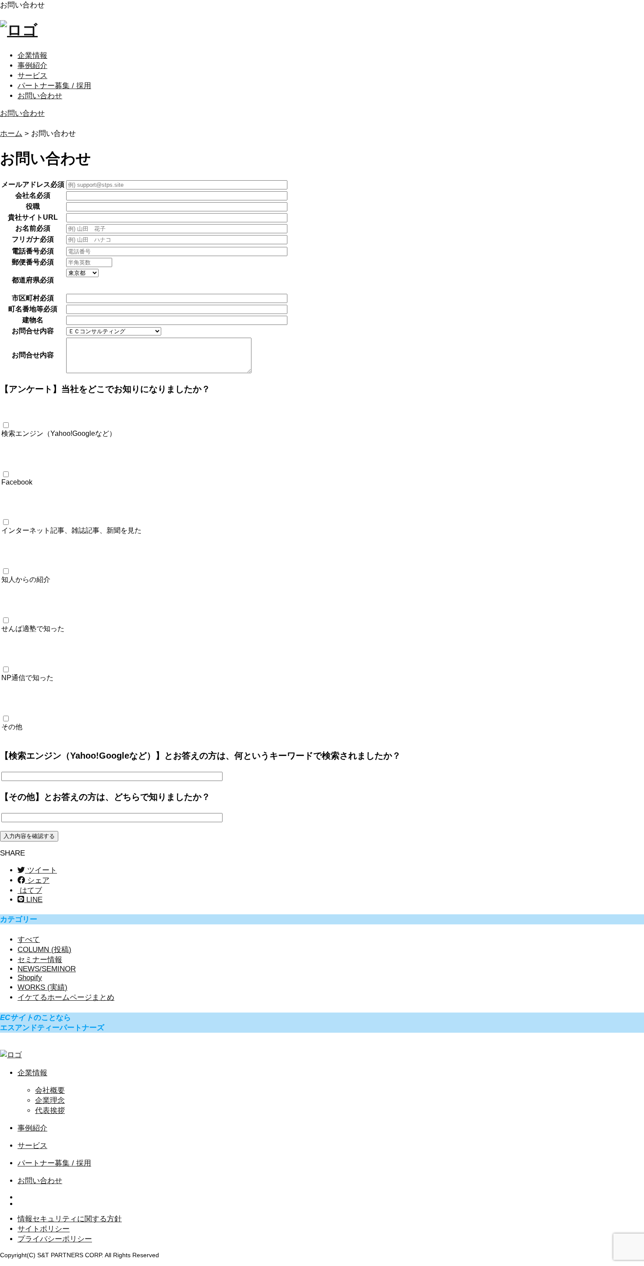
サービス (32, 75)
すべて (29, 939)
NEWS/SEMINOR (47, 969)
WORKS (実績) (42, 987)
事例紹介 (32, 65)
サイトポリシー (44, 1229)
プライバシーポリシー (55, 1239)
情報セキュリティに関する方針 (70, 1219)
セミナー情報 (40, 960)
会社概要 (50, 1090)
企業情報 (32, 55)
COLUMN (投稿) (44, 949)
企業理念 (50, 1100)
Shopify (30, 978)
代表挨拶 (50, 1110)
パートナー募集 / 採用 (54, 86)
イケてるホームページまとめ (66, 997)
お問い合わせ (40, 96)
